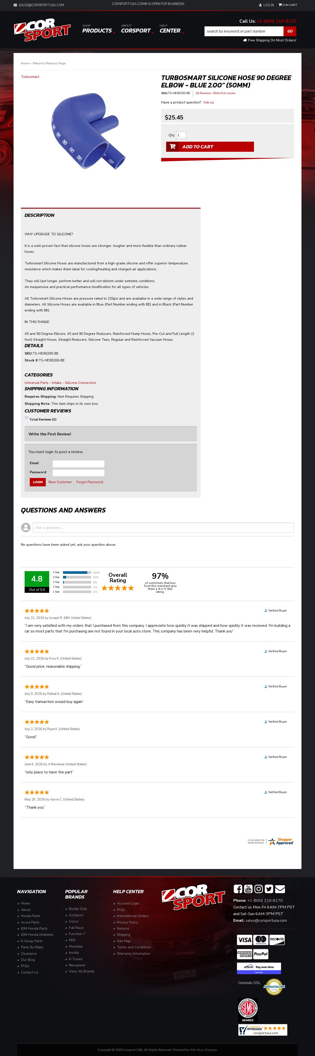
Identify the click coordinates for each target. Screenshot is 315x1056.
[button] (251, 31)
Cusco (74, 921)
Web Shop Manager (203, 1050)
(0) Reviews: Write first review (216, 93)
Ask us (208, 102)
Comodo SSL (249, 983)
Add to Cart (197, 146)
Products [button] (97, 29)
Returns (123, 928)
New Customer (60, 482)
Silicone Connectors (80, 382)
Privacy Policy (127, 922)
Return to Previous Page (49, 63)
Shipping (123, 935)
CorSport (76, 915)
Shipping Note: (37, 403)
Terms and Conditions (134, 947)
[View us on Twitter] (269, 889)
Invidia (74, 952)
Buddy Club (78, 909)
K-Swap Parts (32, 941)
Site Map (124, 941)
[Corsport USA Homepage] (42, 30)
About (26, 910)
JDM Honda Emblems (37, 935)
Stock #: (32, 360)
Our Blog (28, 960)
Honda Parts (30, 916)
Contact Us (29, 972)
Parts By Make (32, 947)
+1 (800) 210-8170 (276, 21)
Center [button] (170, 29)
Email (34, 463)
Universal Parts (36, 382)
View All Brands (81, 971)
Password (38, 472)
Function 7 (77, 934)
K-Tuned (75, 959)
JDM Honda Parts (34, 928)
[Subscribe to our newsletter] (280, 889)
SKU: (164, 93)
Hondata (75, 946)
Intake (57, 382)
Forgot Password (90, 482)
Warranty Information (133, 953)
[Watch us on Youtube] (248, 889)
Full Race (76, 928)
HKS (72, 940)
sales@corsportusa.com (41, 5)
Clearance (29, 953)
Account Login (128, 903)
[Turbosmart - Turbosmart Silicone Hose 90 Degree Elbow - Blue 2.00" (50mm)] (87, 129)
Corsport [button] (135, 29)
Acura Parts (30, 922)
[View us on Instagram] (258, 889)
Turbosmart (30, 76)
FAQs (25, 966)
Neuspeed (77, 965)
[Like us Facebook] (238, 889)
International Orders (133, 916)
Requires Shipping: (41, 396)
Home (25, 63)
